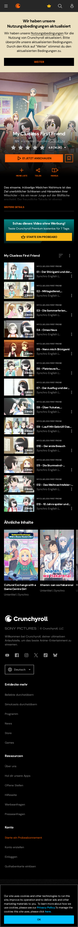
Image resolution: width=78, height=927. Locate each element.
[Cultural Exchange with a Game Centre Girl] (21, 563)
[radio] (14, 147)
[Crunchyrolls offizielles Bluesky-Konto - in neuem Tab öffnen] (55, 655)
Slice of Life (57, 141)
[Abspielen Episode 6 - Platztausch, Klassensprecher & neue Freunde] (39, 367)
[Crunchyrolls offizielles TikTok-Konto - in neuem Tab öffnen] (45, 655)
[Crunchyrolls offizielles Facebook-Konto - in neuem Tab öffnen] (17, 655)
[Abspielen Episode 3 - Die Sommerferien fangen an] (39, 309)
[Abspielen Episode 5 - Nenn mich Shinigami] (39, 348)
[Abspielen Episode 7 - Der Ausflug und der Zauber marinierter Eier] (39, 387)
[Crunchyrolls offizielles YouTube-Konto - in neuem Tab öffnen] (7, 655)
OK (39, 919)
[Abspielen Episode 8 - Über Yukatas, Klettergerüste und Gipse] (39, 406)
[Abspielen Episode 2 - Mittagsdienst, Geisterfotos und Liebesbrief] (39, 290)
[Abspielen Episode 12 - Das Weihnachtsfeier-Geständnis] (39, 483)
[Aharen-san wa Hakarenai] (57, 561)
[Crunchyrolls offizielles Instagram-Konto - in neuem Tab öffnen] (26, 655)
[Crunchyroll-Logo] (18, 6)
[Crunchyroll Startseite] (26, 618)
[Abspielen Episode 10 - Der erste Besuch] (39, 445)
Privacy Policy (46, 907)
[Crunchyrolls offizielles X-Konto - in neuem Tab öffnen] (36, 655)
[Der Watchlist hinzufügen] (69, 158)
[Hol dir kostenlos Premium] (49, 6)
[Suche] (60, 6)
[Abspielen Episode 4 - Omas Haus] (39, 329)
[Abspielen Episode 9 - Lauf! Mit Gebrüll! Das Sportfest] (39, 425)
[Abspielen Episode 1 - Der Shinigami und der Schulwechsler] (39, 270)
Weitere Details (14, 207)
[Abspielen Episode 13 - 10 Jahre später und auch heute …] (39, 503)
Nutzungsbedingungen (47, 33)
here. (47, 911)
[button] (6, 6)
